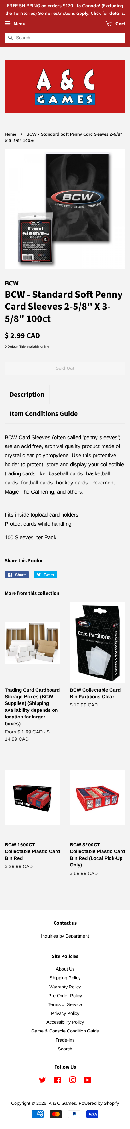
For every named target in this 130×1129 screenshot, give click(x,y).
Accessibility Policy (65, 1022)
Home (10, 133)
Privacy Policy (65, 1013)
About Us (65, 968)
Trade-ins (65, 1040)
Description (26, 395)
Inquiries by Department (65, 935)
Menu (19, 23)
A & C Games (62, 1103)
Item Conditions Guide (43, 414)
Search (65, 1048)
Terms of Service (65, 1004)
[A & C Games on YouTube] (87, 1081)
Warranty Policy (65, 986)
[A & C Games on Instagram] (72, 1081)
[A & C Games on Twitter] (42, 1081)
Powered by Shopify (99, 1103)
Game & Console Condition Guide (65, 1030)
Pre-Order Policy (65, 995)
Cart (119, 23)
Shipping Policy (65, 977)
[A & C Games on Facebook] (57, 1081)
